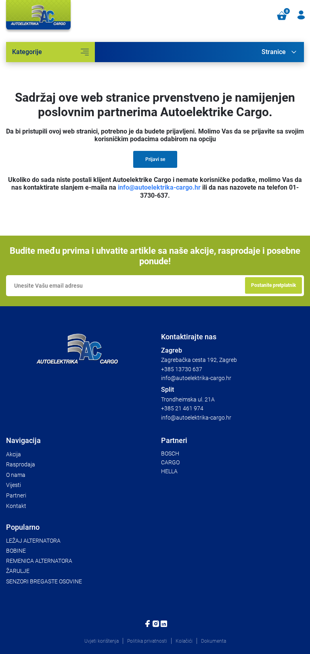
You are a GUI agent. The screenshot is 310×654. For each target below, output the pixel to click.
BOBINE (16, 550)
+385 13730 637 (181, 369)
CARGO (170, 462)
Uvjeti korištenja (101, 641)
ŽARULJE (17, 571)
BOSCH (170, 453)
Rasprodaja (20, 464)
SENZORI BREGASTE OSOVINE (44, 581)
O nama (15, 475)
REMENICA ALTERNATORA (39, 561)
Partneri (16, 495)
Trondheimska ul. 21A (188, 399)
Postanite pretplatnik (273, 285)
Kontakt (16, 506)
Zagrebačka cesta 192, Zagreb (199, 360)
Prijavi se (155, 159)
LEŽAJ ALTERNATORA (33, 540)
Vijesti (13, 485)
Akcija (13, 454)
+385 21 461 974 (182, 408)
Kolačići (184, 641)
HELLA (169, 471)
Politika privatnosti (147, 641)
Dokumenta (213, 641)
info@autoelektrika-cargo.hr (159, 187)
